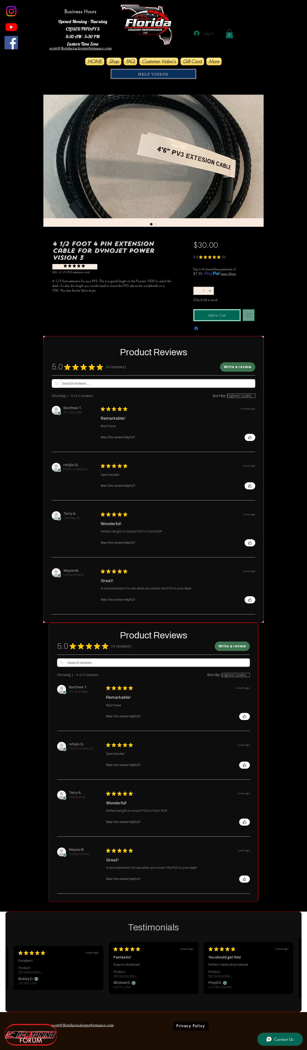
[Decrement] (197, 291)
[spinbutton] (204, 291)
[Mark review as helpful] (250, 437)
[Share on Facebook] (196, 328)
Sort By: (219, 396)
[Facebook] (11, 42)
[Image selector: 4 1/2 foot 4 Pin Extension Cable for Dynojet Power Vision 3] (151, 224)
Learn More (228, 273)
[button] (229, 33)
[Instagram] (11, 11)
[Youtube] (11, 27)
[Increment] (210, 291)
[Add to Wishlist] (248, 315)
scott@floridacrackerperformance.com (82, 1025)
